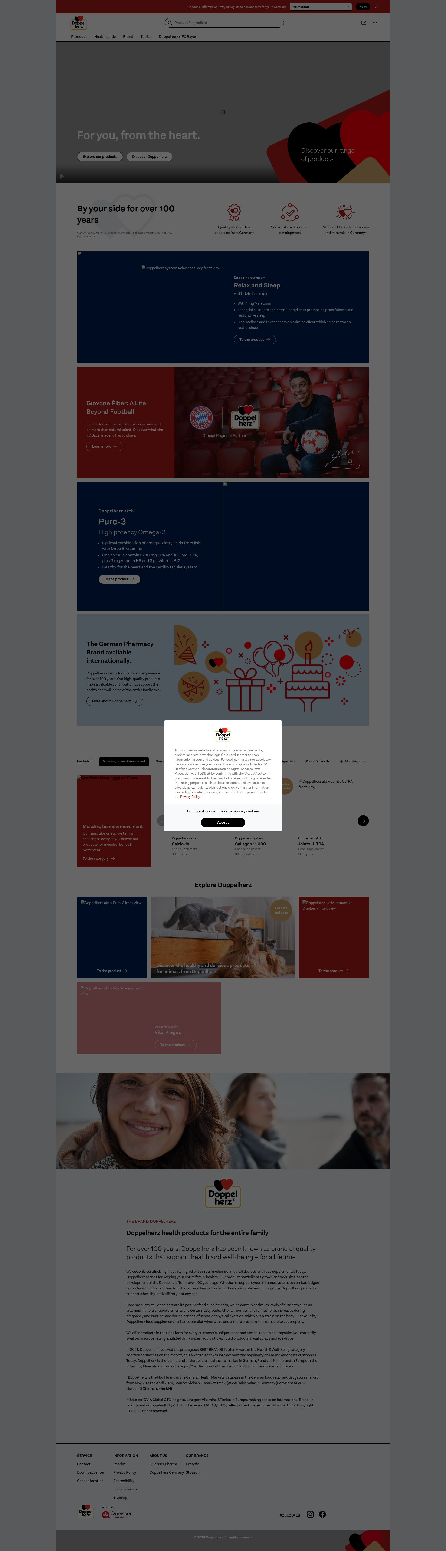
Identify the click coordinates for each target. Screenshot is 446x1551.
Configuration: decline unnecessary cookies (223, 811)
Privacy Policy (190, 797)
